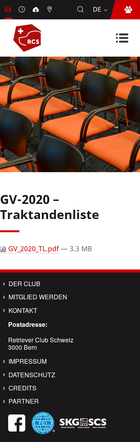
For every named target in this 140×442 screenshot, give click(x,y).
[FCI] (43, 422)
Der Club (24, 284)
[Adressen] (50, 9)
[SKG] (83, 422)
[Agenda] (22, 9)
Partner (24, 401)
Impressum (28, 361)
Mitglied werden (38, 297)
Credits (23, 388)
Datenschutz (32, 375)
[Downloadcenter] (36, 9)
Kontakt (23, 310)
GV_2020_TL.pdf (33, 248)
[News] (8, 9)
